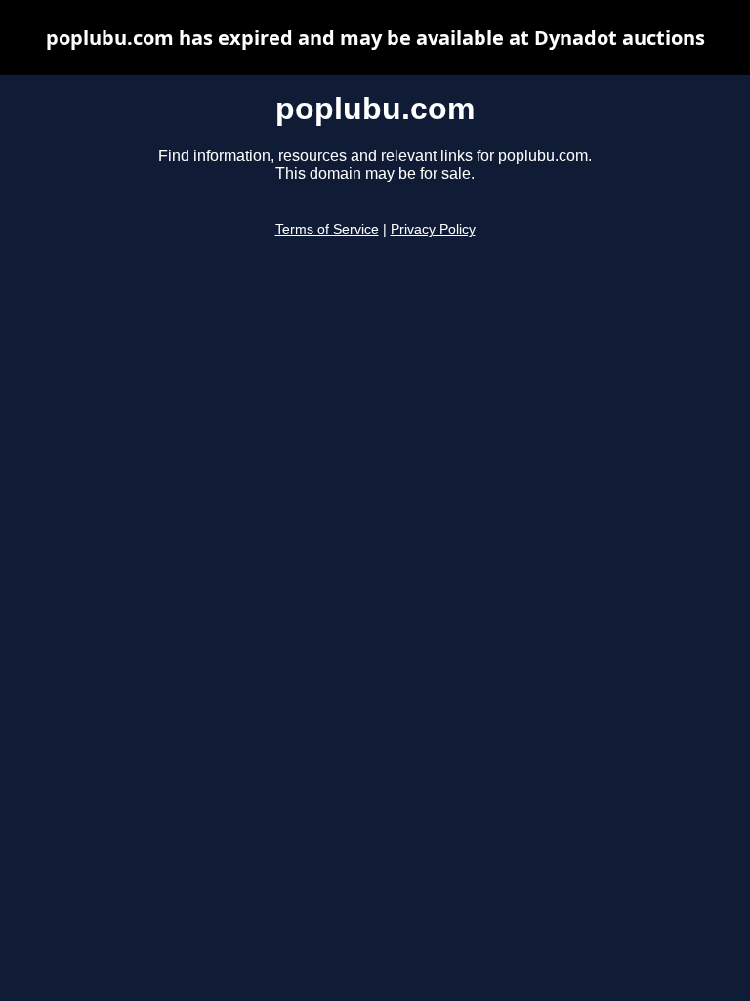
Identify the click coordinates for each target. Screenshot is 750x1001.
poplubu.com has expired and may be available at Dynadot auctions (375, 37)
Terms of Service (327, 229)
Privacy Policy (433, 229)
